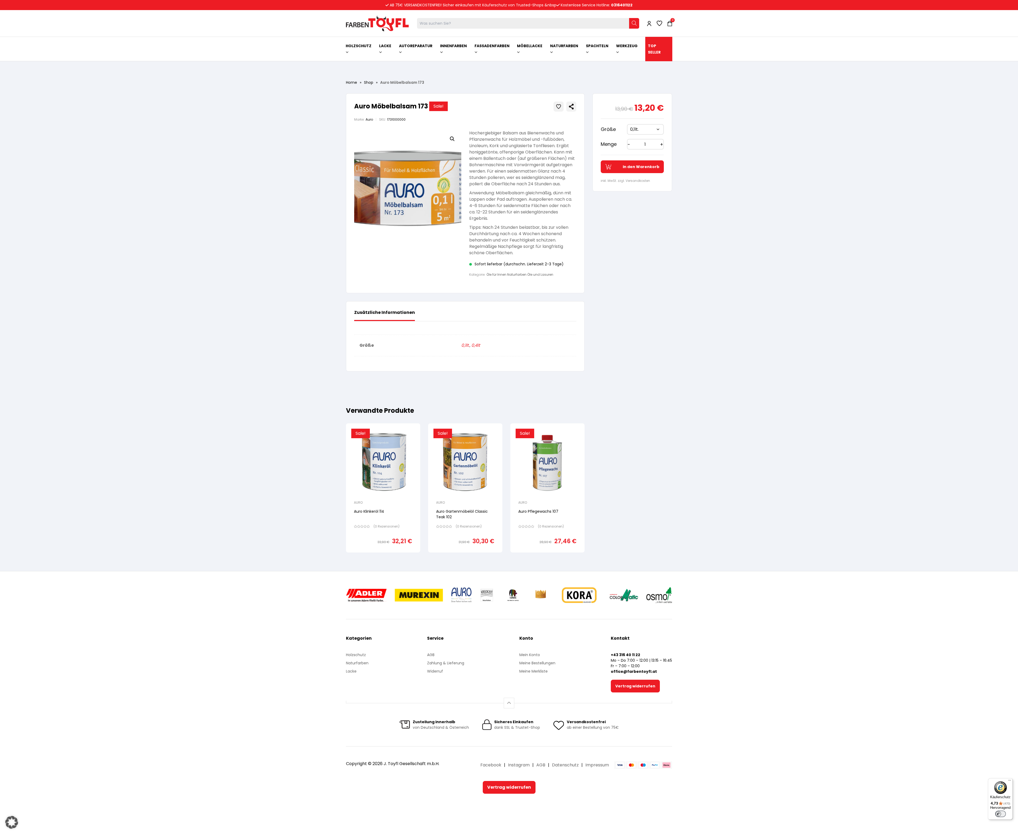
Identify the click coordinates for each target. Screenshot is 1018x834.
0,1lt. (465, 345)
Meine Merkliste (533, 671)
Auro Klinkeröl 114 (369, 511)
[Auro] (461, 595)
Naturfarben (357, 663)
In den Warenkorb (641, 166)
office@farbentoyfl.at (634, 671)
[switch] (1000, 814)
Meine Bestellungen (537, 663)
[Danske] (541, 595)
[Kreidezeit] (486, 595)
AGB (431, 654)
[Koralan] (579, 595)
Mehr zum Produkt (383, 556)
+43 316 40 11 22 (625, 654)
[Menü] (1009, 781)
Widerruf (435, 671)
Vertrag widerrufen (635, 686)
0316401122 (622, 5)
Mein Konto (529, 654)
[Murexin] (419, 595)
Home (351, 82)
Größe (608, 129)
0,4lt (475, 345)
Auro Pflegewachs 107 (538, 511)
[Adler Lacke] (366, 595)
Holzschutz (356, 654)
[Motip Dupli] (623, 595)
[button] (452, 139)
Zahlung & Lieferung (445, 663)
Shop (368, 82)
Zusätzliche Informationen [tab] (384, 312)
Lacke (351, 671)
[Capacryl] (513, 595)
